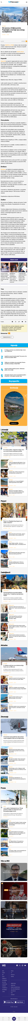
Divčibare (3, 169)
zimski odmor (20, 51)
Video (12, 970)
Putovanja (4, 980)
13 (15, 710)
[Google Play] (9, 1002)
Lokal (3, 991)
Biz (3, 974)
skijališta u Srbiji (9, 45)
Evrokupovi (14, 888)
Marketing (13, 983)
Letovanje (4, 429)
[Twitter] (19, 965)
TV (11, 972)
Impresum (13, 985)
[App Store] (19, 1002)
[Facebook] (17, 965)
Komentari (24, 41)
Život (3, 976)
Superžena (4, 984)
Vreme (12, 976)
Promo (3, 788)
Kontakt (13, 994)
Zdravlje (4, 978)
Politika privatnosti (15, 989)
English (12, 974)
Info (14, 869)
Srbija (14, 907)
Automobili (4, 989)
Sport (3, 972)
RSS (12, 992)
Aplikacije (13, 990)
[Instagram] (22, 965)
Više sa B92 (5, 861)
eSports (4, 985)
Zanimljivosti (5, 572)
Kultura (4, 982)
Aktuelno (4, 26)
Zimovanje (4, 717)
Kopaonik (3, 61)
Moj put (3, 501)
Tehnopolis (4, 987)
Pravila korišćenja (15, 987)
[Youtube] (25, 965)
